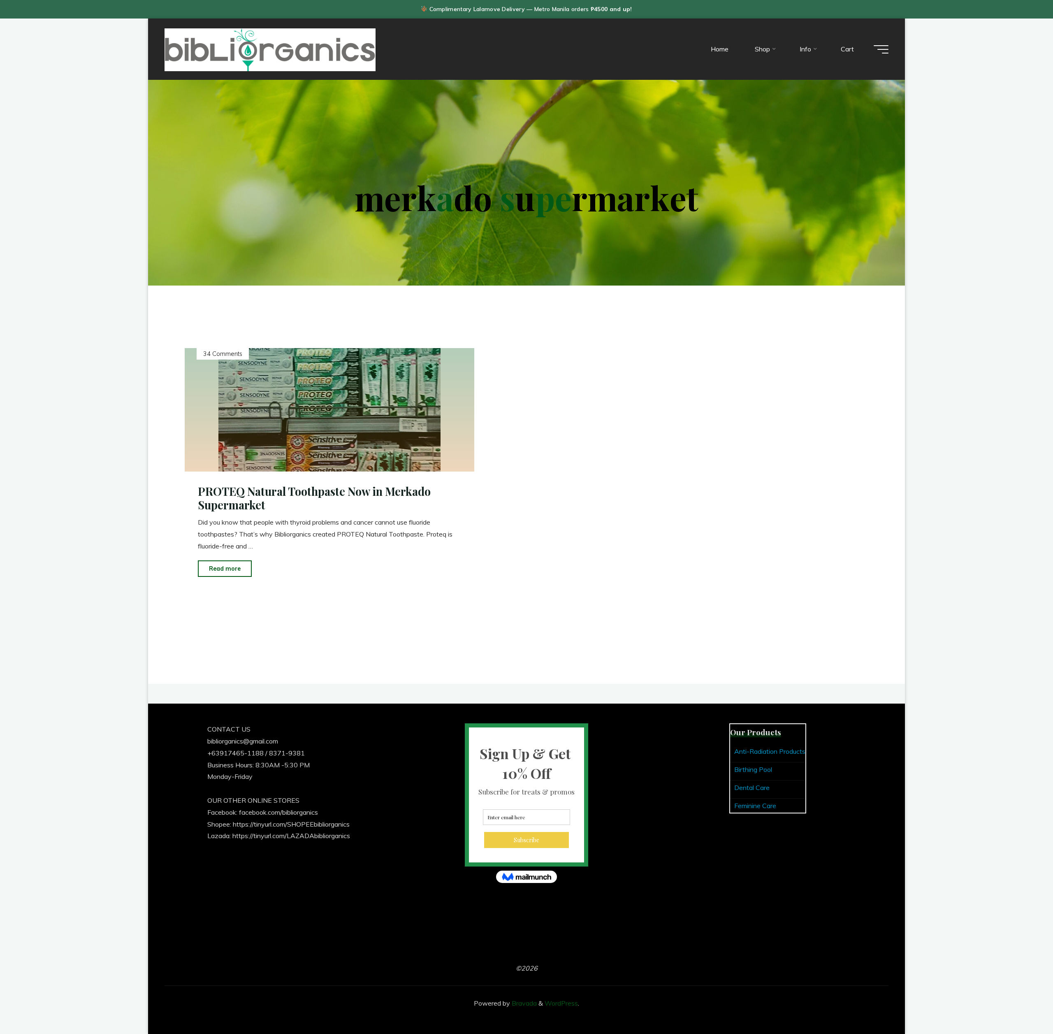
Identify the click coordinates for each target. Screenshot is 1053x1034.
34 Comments (222, 354)
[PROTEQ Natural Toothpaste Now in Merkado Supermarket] (329, 410)
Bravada (523, 1003)
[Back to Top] (1021, 1002)
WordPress (561, 1003)
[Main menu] (881, 49)
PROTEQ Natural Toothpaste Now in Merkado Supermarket (314, 498)
